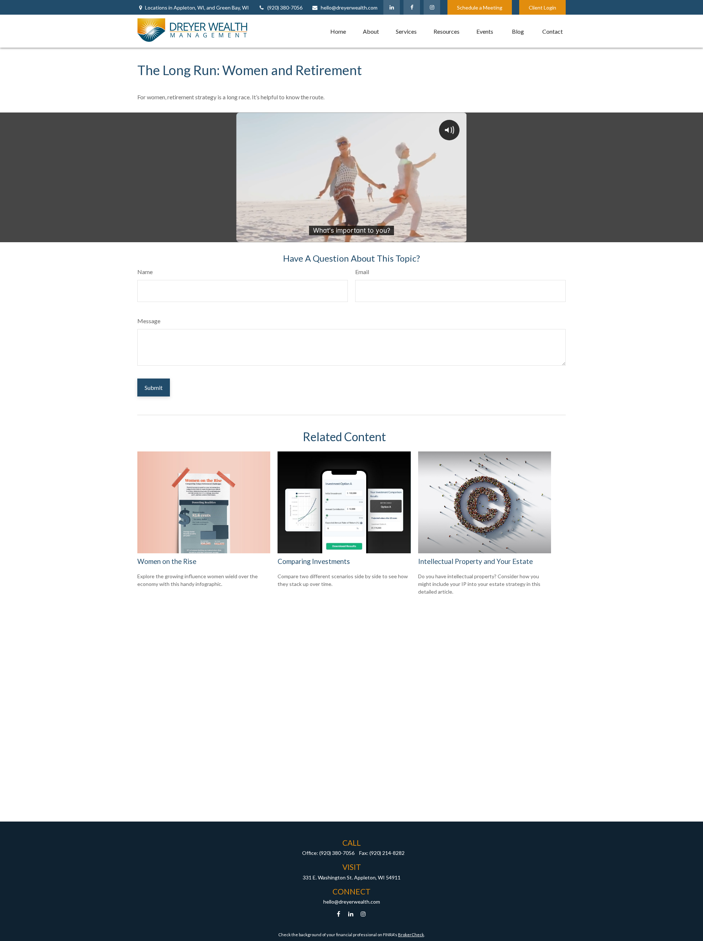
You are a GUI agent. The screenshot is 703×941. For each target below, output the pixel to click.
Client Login (542, 7)
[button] (338, 31)
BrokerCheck (411, 934)
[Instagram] (363, 914)
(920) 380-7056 (284, 7)
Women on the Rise (166, 561)
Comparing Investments (314, 561)
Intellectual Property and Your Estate (475, 561)
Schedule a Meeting (479, 7)
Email (362, 271)
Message (148, 320)
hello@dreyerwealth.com (349, 7)
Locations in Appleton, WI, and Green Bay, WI (197, 7)
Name (145, 271)
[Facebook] (411, 7)
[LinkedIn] (391, 7)
